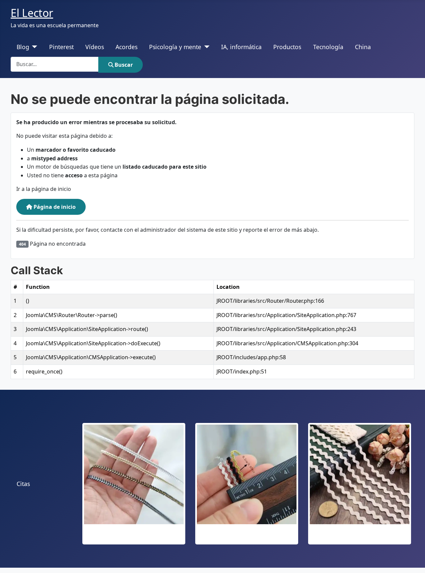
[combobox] (55, 64)
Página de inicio (54, 206)
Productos (287, 47)
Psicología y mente (175, 47)
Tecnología (328, 47)
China (363, 47)
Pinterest (61, 47)
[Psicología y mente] (205, 46)
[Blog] (33, 46)
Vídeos (94, 47)
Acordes (126, 47)
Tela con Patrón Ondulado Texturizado (359, 536)
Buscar (124, 64)
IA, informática (241, 47)
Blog (23, 47)
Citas (23, 484)
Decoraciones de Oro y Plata (134, 536)
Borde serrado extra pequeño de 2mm (247, 536)
